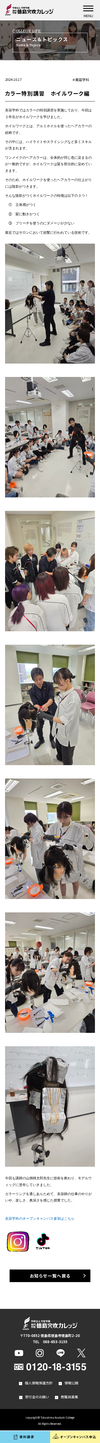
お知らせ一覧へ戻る (50, 1275)
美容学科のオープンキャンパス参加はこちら (39, 1219)
